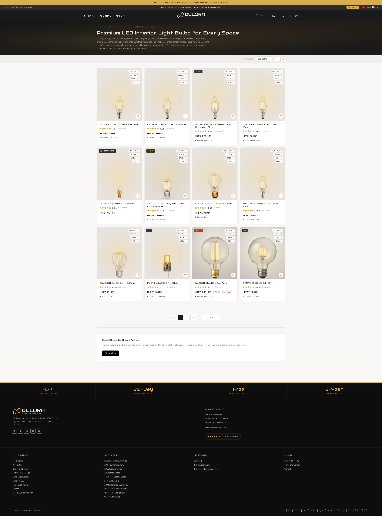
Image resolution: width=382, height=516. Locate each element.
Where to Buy (18, 481)
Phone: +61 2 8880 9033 (215, 422)
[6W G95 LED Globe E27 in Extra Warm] (214, 253)
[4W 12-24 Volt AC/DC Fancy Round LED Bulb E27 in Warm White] (167, 174)
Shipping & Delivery (21, 469)
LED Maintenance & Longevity (116, 485)
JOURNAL (105, 16)
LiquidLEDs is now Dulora (23, 493)
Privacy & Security (291, 461)
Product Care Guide (112, 497)
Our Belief (198, 461)
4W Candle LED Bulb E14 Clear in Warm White (166, 124)
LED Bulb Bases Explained (114, 469)
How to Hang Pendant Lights (115, 489)
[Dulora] (191, 15)
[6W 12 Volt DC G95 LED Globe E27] (262, 253)
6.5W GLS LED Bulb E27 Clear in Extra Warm (213, 203)
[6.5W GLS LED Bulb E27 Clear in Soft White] (119, 253)
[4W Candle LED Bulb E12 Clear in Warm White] (119, 94)
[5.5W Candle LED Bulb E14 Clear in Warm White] (262, 174)
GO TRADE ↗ (353, 7)
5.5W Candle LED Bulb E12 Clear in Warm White (260, 125)
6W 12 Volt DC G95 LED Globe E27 (257, 283)
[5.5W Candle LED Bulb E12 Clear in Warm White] (262, 94)
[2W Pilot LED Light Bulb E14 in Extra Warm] (119, 174)
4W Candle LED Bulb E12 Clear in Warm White (119, 124)
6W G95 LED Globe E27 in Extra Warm (211, 283)
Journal (16, 489)
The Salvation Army (202, 465)
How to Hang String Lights (114, 493)
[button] (370, 7)
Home (99, 27)
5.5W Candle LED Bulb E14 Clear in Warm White (260, 204)
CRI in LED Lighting (111, 481)
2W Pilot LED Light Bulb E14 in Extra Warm (117, 203)
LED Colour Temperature (114, 465)
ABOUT (120, 16)
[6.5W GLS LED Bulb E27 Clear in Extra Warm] (214, 174)
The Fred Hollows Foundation (206, 469)
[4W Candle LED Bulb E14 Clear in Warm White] (167, 94)
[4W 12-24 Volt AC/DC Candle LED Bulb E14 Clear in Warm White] (214, 94)
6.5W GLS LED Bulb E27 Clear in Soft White (117, 283)
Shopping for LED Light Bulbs (115, 461)
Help (273, 16)
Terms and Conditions (293, 465)
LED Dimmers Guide (112, 473)
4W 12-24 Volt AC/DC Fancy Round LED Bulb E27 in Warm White (166, 204)
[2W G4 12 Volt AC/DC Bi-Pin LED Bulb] (167, 253)
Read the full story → (220, 2)
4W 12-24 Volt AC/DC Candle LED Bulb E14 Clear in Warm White (213, 125)
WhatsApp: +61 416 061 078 (216, 418)
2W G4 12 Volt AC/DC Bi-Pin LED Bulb (162, 283)
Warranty (288, 469)
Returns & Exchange (21, 473)
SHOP (87, 16)
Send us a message (213, 414)
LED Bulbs (108, 27)
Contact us (17, 465)
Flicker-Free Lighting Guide (115, 477)
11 (204, 317)
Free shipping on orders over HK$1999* (176, 7)
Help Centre (18, 461)
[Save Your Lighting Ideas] (283, 16)
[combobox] (261, 15)
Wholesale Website (21, 477)
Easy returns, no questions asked (207, 7)
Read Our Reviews (20, 485)
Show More (110, 353)
